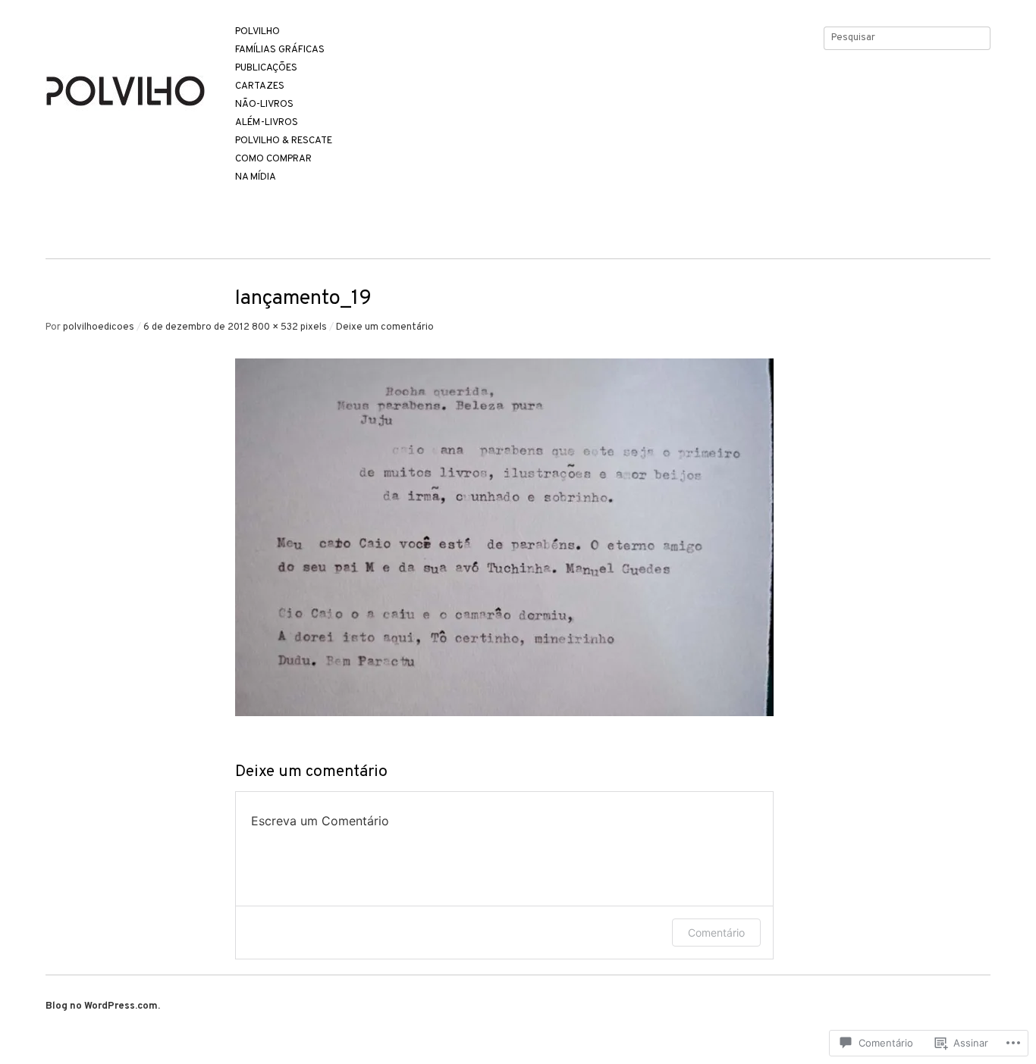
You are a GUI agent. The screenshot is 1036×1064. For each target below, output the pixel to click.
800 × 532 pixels (289, 327)
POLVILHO (257, 32)
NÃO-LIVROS (264, 105)
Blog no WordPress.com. (103, 1006)
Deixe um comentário (385, 327)
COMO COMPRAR (273, 159)
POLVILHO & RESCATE (283, 141)
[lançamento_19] (504, 713)
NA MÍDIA (255, 177)
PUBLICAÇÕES (266, 68)
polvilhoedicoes (98, 327)
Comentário (716, 932)
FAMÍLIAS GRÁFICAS (280, 50)
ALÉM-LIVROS (266, 123)
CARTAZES (259, 86)
